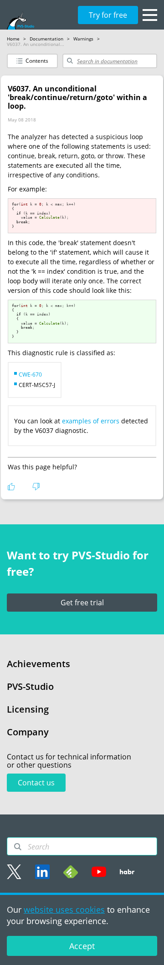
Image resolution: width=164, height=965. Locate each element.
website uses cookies (64, 909)
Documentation (46, 38)
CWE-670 (30, 374)
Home (13, 38)
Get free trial (82, 603)
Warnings (83, 38)
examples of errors (90, 421)
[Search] (17, 846)
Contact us (36, 783)
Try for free (108, 15)
